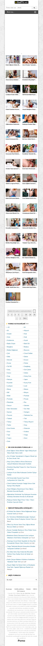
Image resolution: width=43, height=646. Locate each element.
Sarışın (9, 405)
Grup (8, 376)
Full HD (9, 366)
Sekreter (26, 405)
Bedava (26, 347)
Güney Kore (27, 376)
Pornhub (26, 395)
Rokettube (10, 402)
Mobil (8, 395)
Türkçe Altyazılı (29, 422)
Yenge (26, 435)
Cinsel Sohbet (28, 353)
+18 (8, 327)
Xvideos (26, 431)
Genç (8, 369)
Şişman (9, 412)
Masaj (9, 389)
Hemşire (9, 379)
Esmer (9, 363)
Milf (8, 392)
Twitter (9, 425)
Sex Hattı (27, 409)
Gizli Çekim (27, 369)
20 (30, 314)
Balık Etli (27, 343)
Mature (26, 389)
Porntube (10, 399)
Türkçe (9, 422)
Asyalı (26, 340)
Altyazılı (26, 330)
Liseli (25, 386)
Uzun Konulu (11, 428)
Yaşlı (8, 435)
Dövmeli (9, 360)
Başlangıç (9, 589)
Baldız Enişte (11, 343)
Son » (25, 318)
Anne (8, 337)
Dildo (8, 356)
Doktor (26, 356)
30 (34, 314)
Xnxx (8, 431)
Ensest (26, 360)
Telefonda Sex (28, 415)
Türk (25, 418)
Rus (25, 402)
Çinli (8, 353)
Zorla (8, 441)
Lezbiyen (10, 386)
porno (24, 604)
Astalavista (10, 340)
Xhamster (27, 428)
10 (26, 314)
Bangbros (10, 347)
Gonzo (9, 373)
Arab (25, 337)
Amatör (9, 334)
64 (24, 327)
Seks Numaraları (12, 409)
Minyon (26, 392)
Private (26, 399)
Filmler (26, 363)
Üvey (25, 425)
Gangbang (27, 366)
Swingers (27, 412)
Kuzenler (9, 382)
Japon (26, 379)
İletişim (28, 589)
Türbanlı (9, 418)
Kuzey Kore (27, 382)
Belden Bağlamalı (12, 350)
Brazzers (26, 350)
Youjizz (9, 438)
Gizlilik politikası (19, 589)
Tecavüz (9, 415)
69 (8, 330)
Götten (26, 373)
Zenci (25, 438)
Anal (25, 334)
